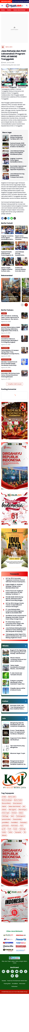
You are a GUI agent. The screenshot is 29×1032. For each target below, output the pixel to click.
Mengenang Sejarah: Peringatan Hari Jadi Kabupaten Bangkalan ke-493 (17, 724)
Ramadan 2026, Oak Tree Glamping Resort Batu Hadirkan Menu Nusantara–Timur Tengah (17, 707)
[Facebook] (2, 218)
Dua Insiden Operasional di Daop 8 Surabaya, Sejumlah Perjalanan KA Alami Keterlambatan (18, 167)
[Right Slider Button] (27, 10)
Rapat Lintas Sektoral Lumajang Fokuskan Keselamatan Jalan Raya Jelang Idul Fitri (21, 237)
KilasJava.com (10, 992)
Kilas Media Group (22, 992)
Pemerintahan (6, 359)
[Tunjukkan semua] (26, 646)
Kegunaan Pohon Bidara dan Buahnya (18, 739)
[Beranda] (2, 47)
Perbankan (14, 986)
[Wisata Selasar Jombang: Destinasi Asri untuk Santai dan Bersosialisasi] (6, 660)
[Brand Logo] (8, 935)
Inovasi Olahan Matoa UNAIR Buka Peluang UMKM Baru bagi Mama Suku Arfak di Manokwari (10, 329)
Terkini (9, 10)
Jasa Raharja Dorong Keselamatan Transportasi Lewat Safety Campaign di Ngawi (17, 175)
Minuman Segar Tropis (17, 753)
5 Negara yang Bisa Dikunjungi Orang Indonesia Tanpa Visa (17, 682)
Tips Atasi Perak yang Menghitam (17, 746)
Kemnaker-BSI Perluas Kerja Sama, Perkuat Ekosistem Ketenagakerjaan (10, 375)
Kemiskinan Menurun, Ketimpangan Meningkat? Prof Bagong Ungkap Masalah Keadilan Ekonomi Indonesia (10, 340)
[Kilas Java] (14, 6)
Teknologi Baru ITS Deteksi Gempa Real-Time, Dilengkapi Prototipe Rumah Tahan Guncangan (10, 352)
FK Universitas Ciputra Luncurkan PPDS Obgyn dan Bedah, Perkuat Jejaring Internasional (15, 623)
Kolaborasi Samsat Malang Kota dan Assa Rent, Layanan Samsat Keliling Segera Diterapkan (21, 269)
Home (3, 10)
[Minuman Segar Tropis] (6, 756)
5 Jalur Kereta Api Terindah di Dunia (16, 674)
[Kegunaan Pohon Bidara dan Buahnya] (6, 740)
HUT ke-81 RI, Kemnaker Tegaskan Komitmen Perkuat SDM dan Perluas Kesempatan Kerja (16, 580)
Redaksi (4, 980)
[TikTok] (25, 971)
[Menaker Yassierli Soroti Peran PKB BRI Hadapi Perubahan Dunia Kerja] (24, 362)
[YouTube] (16, 971)
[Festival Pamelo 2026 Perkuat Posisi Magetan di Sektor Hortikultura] (5, 145)
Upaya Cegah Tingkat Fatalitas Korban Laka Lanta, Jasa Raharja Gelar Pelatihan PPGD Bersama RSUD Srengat (6, 269)
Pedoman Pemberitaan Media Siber (17, 980)
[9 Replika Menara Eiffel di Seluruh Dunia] (6, 691)
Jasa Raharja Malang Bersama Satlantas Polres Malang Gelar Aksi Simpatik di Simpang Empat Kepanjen (16, 629)
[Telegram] (8, 218)
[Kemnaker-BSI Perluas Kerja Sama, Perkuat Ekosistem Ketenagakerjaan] (24, 373)
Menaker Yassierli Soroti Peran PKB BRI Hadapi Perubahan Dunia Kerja (9, 363)
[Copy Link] (14, 218)
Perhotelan (22, 983)
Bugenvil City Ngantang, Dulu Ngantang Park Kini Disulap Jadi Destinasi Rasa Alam (18, 651)
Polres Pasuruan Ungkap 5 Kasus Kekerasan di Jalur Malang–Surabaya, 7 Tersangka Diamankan (14, 592)
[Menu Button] (2, 5)
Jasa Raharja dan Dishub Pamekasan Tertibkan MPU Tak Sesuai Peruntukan (16, 137)
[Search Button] (26, 5)
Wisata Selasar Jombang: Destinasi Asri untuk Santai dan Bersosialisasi (18, 659)
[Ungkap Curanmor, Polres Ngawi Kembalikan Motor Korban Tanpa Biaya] (5, 161)
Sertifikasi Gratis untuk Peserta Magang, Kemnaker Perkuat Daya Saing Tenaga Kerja (16, 617)
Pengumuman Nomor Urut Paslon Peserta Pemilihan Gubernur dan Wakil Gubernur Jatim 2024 (18, 762)
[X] (5, 218)
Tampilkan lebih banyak (14, 384)
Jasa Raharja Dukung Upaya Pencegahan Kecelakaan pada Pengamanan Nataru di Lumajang (17, 152)
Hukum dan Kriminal (19, 10)
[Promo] (6, 733)
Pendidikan (5, 325)
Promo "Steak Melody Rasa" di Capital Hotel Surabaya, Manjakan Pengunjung (17, 732)
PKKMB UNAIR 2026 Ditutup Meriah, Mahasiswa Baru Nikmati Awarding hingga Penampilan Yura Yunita (14, 598)
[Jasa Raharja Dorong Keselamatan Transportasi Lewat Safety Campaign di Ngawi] (5, 176)
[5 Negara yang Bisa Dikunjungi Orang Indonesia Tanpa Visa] (6, 683)
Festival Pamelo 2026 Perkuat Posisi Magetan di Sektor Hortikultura (18, 144)
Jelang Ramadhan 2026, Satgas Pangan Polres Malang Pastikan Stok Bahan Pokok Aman (10, 298)
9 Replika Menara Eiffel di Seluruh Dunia (17, 689)
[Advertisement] (14, 28)
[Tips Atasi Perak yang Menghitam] (6, 748)
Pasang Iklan (7, 983)
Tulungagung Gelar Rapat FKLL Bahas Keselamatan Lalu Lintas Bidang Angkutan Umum (16, 635)
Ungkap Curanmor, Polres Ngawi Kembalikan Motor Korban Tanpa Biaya (17, 160)
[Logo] (14, 958)
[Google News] (21, 971)
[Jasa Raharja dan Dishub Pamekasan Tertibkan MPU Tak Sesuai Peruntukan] (5, 138)
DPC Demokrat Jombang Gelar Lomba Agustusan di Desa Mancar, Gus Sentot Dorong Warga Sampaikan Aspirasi (10, 317)
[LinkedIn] (12, 975)
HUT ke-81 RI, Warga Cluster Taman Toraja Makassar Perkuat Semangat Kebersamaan (15, 604)
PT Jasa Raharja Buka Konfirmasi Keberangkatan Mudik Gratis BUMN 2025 (15, 611)
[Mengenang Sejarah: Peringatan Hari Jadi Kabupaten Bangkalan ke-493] (6, 725)
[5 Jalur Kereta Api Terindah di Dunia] (6, 675)
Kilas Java (4, 87)
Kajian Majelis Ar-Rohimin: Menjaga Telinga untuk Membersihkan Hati (14, 586)
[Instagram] (12, 971)
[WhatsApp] (11, 218)
